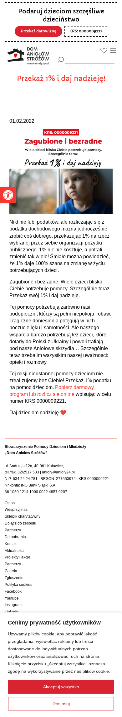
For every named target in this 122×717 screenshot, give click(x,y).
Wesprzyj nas (16, 509)
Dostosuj (61, 703)
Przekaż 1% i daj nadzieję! (61, 78)
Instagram (13, 605)
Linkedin (12, 612)
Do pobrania (15, 537)
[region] (61, 664)
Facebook (13, 591)
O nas (10, 503)
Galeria (11, 571)
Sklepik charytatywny (22, 516)
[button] (8, 195)
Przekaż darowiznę (38, 31)
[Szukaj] (61, 60)
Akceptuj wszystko (61, 686)
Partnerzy (13, 530)
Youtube (12, 598)
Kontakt (11, 544)
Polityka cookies (18, 584)
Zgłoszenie (14, 578)
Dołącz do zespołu (20, 523)
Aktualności (14, 551)
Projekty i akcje (17, 557)
